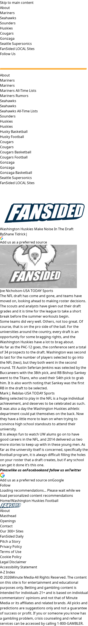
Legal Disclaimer (13, 562)
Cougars (7, 147)
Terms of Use (10, 551)
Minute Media (22, 577)
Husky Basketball (14, 131)
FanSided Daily (11, 536)
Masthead (8, 515)
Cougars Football (14, 157)
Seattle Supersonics (16, 177)
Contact (6, 526)
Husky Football (12, 136)
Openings (8, 521)
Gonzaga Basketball (16, 172)
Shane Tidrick (15, 234)
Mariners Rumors (14, 95)
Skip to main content (17, 2)
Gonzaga (7, 167)
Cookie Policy (10, 556)
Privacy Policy (11, 546)
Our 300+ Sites (11, 531)
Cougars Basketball (15, 152)
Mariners (7, 85)
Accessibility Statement (18, 567)
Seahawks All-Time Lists (19, 111)
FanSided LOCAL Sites (17, 182)
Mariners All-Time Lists (18, 90)
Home (5, 500)
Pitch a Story (10, 541)
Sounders (8, 116)
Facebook (34, 470)
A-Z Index (7, 572)
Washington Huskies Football (34, 500)
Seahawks (8, 106)
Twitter (75, 470)
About (5, 75)
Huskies (6, 126)
